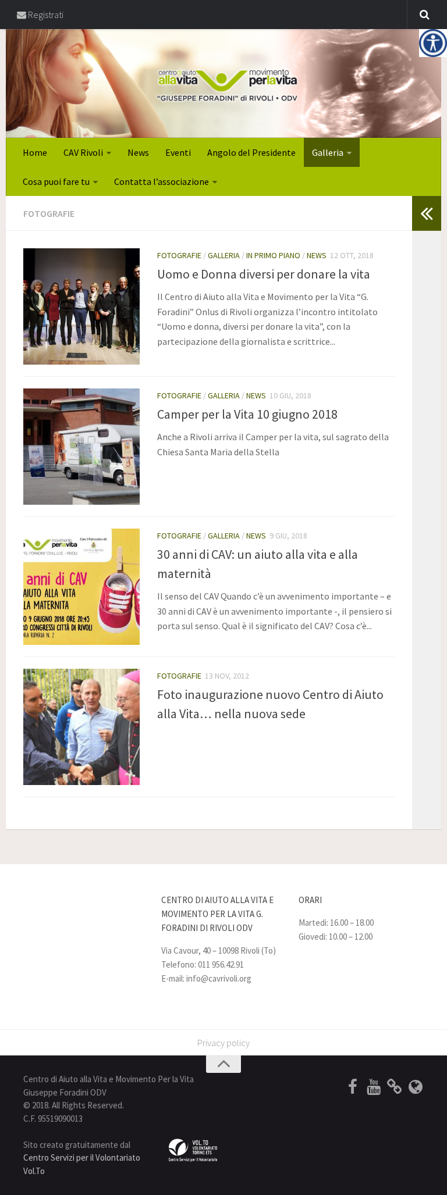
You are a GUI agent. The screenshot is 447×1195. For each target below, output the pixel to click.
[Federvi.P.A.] (394, 1087)
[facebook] (353, 1087)
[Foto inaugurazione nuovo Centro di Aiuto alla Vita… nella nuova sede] (81, 727)
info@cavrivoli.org (218, 978)
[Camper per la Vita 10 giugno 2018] (81, 446)
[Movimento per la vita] (415, 1087)
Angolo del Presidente (251, 152)
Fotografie (179, 255)
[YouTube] (374, 1087)
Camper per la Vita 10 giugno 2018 (247, 414)
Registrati (44, 14)
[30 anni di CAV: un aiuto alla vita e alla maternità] (81, 587)
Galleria (327, 152)
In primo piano (273, 255)
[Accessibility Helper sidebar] (433, 43)
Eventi (178, 152)
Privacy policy (223, 1042)
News (138, 152)
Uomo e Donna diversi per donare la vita (263, 274)
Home (35, 152)
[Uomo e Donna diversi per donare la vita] (81, 306)
